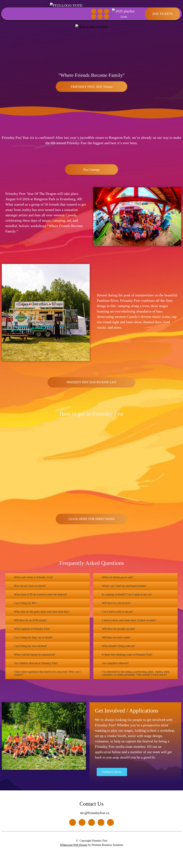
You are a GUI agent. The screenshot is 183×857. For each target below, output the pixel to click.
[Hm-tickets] (106, 16)
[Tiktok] (106, 11)
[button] (6, 13)
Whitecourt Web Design (73, 844)
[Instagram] (100, 11)
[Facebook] (93, 11)
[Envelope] (93, 16)
